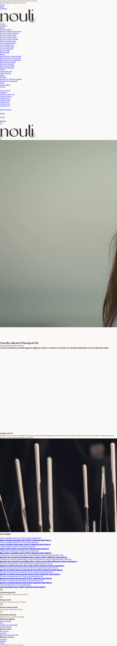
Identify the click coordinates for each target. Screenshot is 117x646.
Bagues (2, 54)
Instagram (3, 639)
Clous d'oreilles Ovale (7, 47)
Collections (3, 9)
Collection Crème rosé (7, 94)
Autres (2, 83)
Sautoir (2, 75)
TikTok (2, 643)
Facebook (3, 641)
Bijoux (2, 7)
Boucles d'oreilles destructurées (10, 31)
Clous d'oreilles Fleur (7, 49)
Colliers (2, 70)
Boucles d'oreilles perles (8, 41)
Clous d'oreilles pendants (8, 43)
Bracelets (3, 77)
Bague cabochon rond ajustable (10, 58)
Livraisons (3, 633)
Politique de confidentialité (9, 625)
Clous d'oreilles (5, 50)
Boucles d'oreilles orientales (9, 39)
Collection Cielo (5, 104)
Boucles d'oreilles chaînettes (9, 33)
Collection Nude (5, 100)
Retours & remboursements (9, 635)
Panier (2, 27)
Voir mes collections (6, 345)
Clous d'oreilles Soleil (7, 45)
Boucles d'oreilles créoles (8, 35)
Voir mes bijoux (19, 345)
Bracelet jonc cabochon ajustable (11, 79)
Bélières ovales (5, 52)
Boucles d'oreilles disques (8, 37)
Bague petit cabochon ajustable (10, 60)
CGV (1, 623)
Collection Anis (5, 106)
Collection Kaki (5, 102)
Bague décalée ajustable (8, 62)
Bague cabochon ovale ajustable (10, 56)
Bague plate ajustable (7, 68)
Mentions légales (5, 621)
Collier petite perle (6, 71)
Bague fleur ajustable (7, 64)
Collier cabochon (5, 73)
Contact (2, 24)
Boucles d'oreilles (5, 30)
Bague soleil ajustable (7, 66)
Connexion (3, 26)
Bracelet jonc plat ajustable (9, 81)
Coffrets (2, 87)
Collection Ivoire (5, 98)
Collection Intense (6, 96)
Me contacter (4, 631)
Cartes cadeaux (5, 85)
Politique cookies (5, 627)
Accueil (2, 5)
